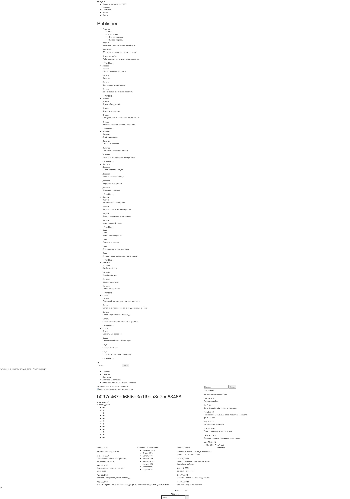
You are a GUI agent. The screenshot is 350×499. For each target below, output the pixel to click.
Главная (106, 6)
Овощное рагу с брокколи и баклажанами (121, 117)
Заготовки (113, 34)
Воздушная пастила (111, 190)
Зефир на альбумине (112, 183)
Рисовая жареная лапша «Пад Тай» (119, 124)
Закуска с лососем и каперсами (117, 209)
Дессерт (106, 164)
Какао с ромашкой (111, 281)
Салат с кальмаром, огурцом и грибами (120, 321)
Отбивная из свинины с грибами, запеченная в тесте (112, 459)
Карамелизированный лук (215, 394)
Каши (105, 229)
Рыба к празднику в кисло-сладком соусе (121, 58)
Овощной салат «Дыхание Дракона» (193, 477)
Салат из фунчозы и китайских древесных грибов (125, 307)
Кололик (106, 78)
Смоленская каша (111, 242)
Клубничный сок (110, 268)
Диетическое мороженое (108, 451)
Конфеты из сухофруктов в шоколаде (114, 477)
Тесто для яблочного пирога (115, 150)
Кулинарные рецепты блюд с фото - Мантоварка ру (23, 368)
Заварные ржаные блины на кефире (119, 45)
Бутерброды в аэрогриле (114, 202)
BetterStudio (197, 484)
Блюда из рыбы (116, 39)
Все (111, 31)
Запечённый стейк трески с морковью (220, 407)
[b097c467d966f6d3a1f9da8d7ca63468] (103, 407)
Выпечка (106, 131)
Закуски (106, 197)
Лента (105, 12)
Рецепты (106, 28)
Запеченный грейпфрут (113, 176)
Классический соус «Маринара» (117, 340)
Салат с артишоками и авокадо (117, 314)
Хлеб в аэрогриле (110, 136)
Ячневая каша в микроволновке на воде (120, 255)
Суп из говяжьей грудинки (114, 71)
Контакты (107, 9)
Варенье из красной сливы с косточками (222, 438)
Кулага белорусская (111, 288)
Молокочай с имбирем (214, 424)
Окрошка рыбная (211, 401)
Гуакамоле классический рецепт (117, 354)
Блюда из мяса (116, 37)
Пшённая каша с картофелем (116, 249)
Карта (105, 15)
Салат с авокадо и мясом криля (218, 431)
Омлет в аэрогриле (111, 110)
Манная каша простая (112, 235)
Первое (106, 65)
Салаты (106, 295)
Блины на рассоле (111, 143)
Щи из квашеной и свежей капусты (118, 91)
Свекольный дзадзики (112, 333)
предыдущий (104, 404)
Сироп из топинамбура (113, 169)
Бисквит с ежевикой (186, 470)
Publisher (107, 23)
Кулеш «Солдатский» (112, 104)
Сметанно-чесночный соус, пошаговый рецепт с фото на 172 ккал (194, 453)
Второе (106, 98)
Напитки (106, 262)
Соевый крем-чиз (110, 347)
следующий (102, 401)
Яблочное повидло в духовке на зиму (119, 52)
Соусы (105, 328)
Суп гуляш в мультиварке (114, 84)
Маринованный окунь (112, 223)
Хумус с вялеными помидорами (117, 216)
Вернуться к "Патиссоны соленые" (113, 386)
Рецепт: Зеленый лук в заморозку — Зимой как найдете (193, 462)
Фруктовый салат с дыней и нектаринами (121, 300)
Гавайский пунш (110, 274)
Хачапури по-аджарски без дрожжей (119, 157)
